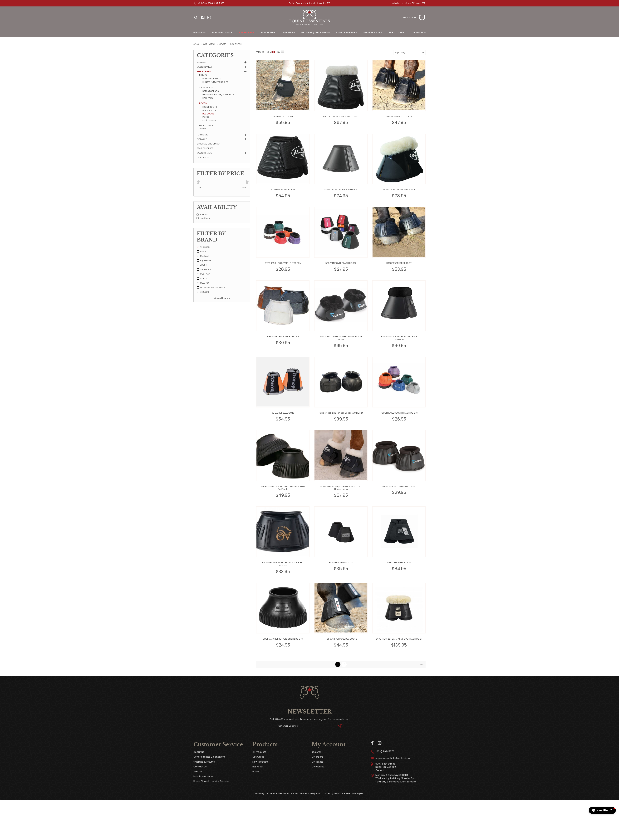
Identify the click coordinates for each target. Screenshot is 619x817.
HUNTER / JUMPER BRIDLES (215, 82)
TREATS (202, 128)
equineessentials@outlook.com (393, 758)
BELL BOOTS (235, 44)
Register (316, 752)
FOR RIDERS (268, 32)
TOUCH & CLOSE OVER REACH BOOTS (399, 412)
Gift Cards (396, 32)
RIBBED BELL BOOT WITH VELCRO (283, 336)
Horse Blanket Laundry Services (211, 781)
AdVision (337, 793)
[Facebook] (373, 743)
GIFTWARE (288, 32)
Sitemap (198, 771)
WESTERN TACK (373, 32)
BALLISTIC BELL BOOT (283, 116)
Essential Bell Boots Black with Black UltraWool (399, 338)
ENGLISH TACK (206, 125)
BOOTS (222, 44)
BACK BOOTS (209, 110)
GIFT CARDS (203, 157)
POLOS (205, 117)
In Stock (204, 214)
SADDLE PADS (206, 87)
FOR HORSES (246, 32)
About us (198, 752)
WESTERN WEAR (222, 32)
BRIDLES (203, 75)
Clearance (418, 32)
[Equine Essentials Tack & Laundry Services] (309, 24)
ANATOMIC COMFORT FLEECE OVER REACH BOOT (341, 338)
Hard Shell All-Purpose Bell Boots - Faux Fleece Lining (340, 488)
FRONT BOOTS (209, 107)
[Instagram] (380, 743)
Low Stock (205, 218)
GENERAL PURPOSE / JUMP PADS (218, 94)
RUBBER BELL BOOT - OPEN (399, 116)
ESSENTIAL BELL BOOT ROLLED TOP (340, 189)
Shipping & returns (204, 761)
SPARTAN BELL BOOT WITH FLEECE (399, 189)
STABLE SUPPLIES (346, 32)
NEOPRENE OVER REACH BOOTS (341, 263)
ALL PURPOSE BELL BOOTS (282, 189)
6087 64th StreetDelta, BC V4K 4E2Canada (385, 767)
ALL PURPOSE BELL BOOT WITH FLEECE (341, 116)
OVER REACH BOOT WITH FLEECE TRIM (283, 263)
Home (255, 771)
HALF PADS (207, 98)
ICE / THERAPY (209, 120)
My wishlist (318, 766)
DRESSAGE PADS (210, 91)
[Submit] (340, 726)
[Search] (195, 17)
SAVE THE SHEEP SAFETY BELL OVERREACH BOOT (399, 638)
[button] (602, 810)
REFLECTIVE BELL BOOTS (283, 412)
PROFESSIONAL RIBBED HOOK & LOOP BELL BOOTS (283, 564)
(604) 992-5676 (384, 751)
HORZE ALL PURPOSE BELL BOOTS (341, 638)
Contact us (200, 766)
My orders (317, 756)
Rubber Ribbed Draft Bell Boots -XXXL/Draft (341, 412)
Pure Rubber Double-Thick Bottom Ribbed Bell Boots (283, 488)
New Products (260, 761)
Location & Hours (203, 776)
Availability (217, 207)
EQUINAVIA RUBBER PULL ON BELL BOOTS (283, 638)
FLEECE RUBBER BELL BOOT (399, 263)
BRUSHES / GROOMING (315, 32)
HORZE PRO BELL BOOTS (341, 562)
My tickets (317, 761)
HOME (196, 44)
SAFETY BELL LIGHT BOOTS (399, 562)
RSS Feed (257, 766)
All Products (259, 752)
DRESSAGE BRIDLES (211, 78)
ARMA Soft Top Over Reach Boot (399, 486)
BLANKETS (199, 32)
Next (422, 664)
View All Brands (222, 298)
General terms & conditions (209, 756)
